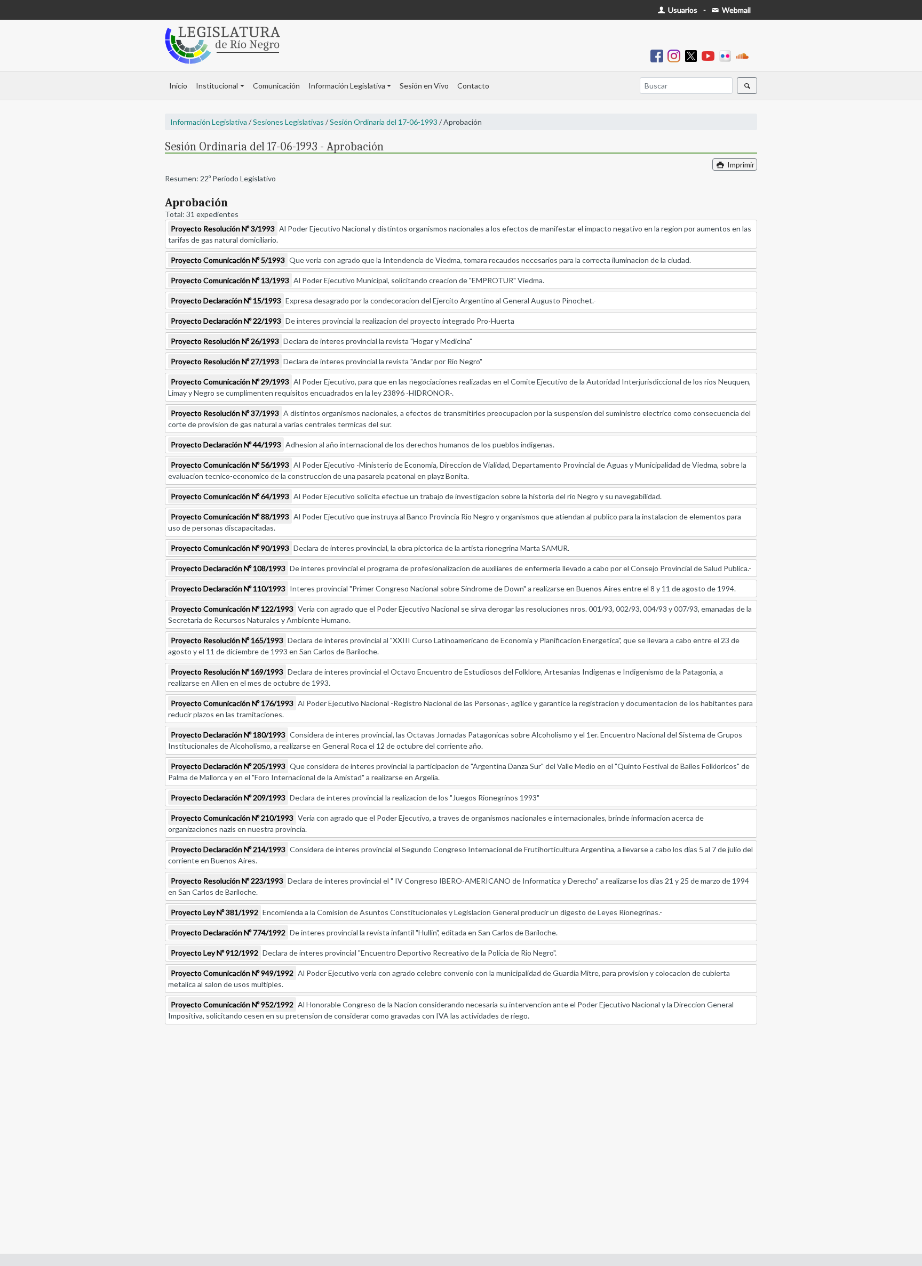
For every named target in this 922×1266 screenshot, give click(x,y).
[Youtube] (710, 55)
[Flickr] (727, 55)
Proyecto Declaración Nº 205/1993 (228, 766)
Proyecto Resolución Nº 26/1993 (225, 341)
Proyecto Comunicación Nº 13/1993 (230, 280)
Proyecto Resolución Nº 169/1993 (227, 671)
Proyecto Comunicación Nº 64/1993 (230, 496)
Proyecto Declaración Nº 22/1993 (226, 320)
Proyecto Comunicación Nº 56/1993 (230, 464)
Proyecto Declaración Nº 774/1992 (228, 932)
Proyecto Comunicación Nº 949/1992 (232, 972)
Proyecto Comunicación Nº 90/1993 (230, 547)
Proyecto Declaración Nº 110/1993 (228, 588)
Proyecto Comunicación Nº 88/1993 (230, 516)
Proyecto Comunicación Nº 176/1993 (232, 703)
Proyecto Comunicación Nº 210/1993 (232, 817)
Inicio (178, 85)
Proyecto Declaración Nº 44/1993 (226, 444)
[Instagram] (676, 55)
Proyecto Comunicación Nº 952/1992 (232, 1004)
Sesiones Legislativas (288, 121)
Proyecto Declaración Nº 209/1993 (228, 797)
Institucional (217, 85)
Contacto (473, 85)
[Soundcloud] (744, 55)
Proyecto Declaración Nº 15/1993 (226, 300)
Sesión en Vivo (424, 85)
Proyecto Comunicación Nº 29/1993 (230, 381)
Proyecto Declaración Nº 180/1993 (228, 734)
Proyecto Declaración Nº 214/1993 (228, 849)
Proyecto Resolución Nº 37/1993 (225, 413)
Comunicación (276, 85)
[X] (693, 55)
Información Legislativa (346, 85)
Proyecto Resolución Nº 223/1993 (227, 880)
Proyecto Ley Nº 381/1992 (214, 912)
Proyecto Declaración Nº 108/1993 (228, 568)
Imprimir (740, 164)
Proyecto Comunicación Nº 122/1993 (232, 608)
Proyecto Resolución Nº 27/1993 (225, 361)
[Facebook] (658, 55)
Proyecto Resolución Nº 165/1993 (227, 640)
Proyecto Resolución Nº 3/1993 (223, 228)
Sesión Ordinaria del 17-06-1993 (384, 121)
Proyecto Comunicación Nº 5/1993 (228, 260)
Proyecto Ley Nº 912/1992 (214, 952)
